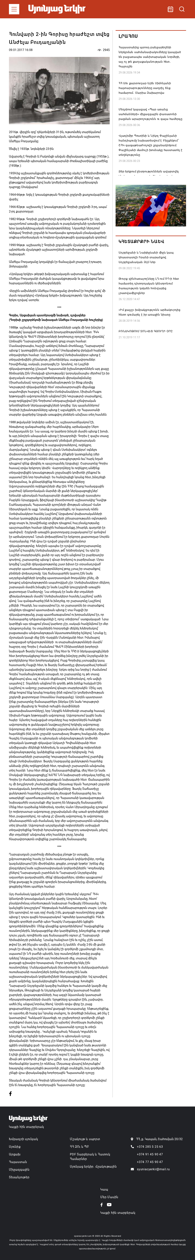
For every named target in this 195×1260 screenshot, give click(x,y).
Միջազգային (19, 1169)
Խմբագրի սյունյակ (23, 1139)
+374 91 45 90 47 (150, 1154)
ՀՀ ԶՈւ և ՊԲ (79, 1147)
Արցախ (15, 1154)
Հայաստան (18, 1162)
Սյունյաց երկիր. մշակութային (93, 1166)
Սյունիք (15, 1147)
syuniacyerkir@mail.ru (153, 1169)
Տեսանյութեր (19, 1177)
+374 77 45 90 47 (150, 1162)
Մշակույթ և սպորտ (85, 1139)
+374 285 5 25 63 (150, 1147)
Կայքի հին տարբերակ (26, 1127)
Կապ (104, 1189)
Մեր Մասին (109, 1197)
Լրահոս (128, 36)
